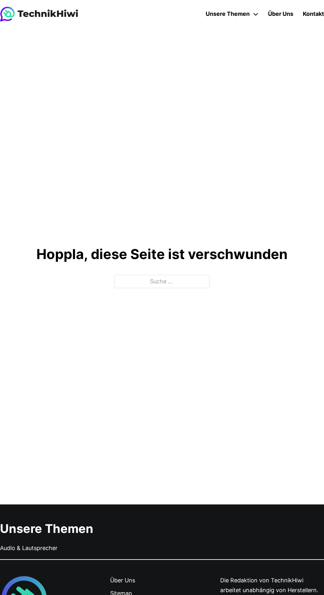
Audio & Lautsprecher (29, 548)
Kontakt (313, 13)
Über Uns (280, 13)
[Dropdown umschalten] (256, 14)
